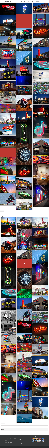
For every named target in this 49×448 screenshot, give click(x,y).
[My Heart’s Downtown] (43, 439)
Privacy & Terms (6, 443)
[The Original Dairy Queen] (35, 439)
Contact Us (20, 440)
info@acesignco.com (6, 442)
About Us (20, 439)
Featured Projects (20, 436)
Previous (45, 213)
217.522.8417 (11, 442)
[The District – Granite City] (40, 439)
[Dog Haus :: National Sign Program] (35, 441)
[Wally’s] (38, 439)
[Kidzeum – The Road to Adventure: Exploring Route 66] (38, 441)
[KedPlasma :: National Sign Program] (33, 441)
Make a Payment (20, 443)
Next (47, 213)
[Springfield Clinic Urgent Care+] (40, 441)
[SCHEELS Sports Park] (33, 439)
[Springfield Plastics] (43, 441)
